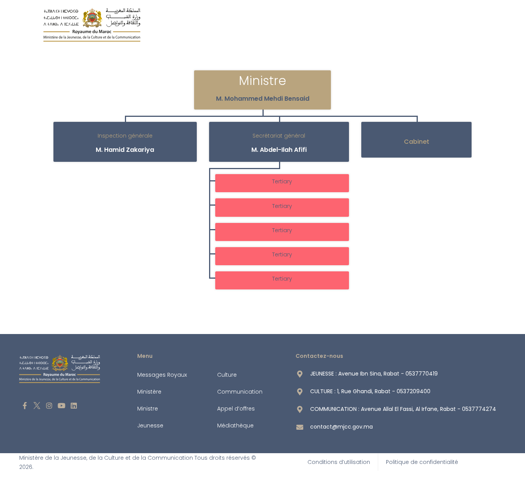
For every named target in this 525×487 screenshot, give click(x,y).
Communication (239, 392)
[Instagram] (49, 405)
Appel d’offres (236, 408)
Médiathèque (235, 425)
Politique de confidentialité (422, 462)
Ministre (147, 408)
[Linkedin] (73, 405)
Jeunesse (150, 425)
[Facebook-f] (24, 405)
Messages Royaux (162, 375)
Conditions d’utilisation (338, 462)
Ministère (149, 392)
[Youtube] (61, 405)
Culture (227, 375)
